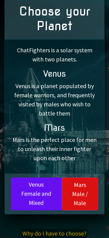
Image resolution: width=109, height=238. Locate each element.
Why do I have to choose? (54, 233)
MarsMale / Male (80, 194)
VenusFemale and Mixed (36, 193)
